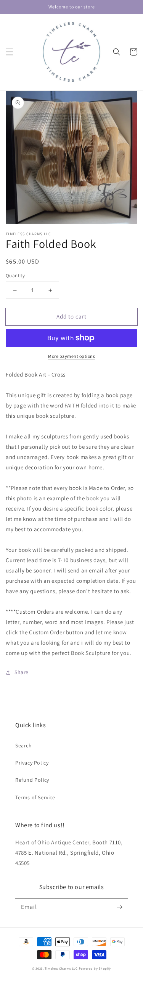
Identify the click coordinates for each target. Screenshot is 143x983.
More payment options (71, 356)
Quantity (15, 275)
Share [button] (21, 672)
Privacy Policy (31, 762)
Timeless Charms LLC (61, 968)
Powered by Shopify (95, 968)
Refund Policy (32, 779)
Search (23, 745)
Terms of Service (35, 797)
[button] (9, 52)
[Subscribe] (119, 907)
